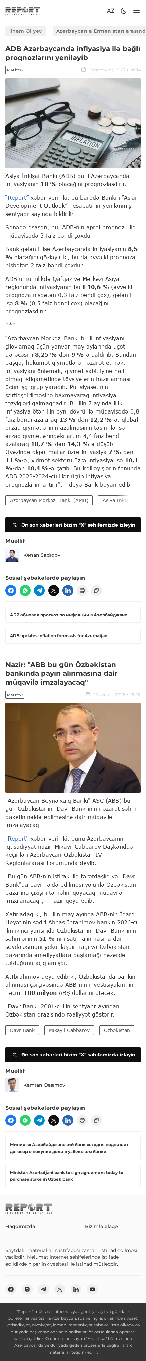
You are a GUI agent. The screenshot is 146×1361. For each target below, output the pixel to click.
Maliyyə (15, 70)
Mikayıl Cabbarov (69, 1030)
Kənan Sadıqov (41, 555)
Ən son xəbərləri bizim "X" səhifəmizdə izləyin (78, 525)
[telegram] (39, 590)
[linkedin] (67, 590)
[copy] (96, 590)
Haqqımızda (20, 1226)
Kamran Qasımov (44, 1085)
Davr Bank (22, 1030)
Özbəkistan (117, 1030)
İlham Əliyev (25, 31)
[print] (82, 590)
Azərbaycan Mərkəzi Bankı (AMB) (49, 500)
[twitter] (53, 590)
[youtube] (92, 1289)
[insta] (27, 1289)
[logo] (22, 11)
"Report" (17, 838)
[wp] (25, 590)
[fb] (10, 590)
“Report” (17, 197)
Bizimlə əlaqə (101, 1226)
